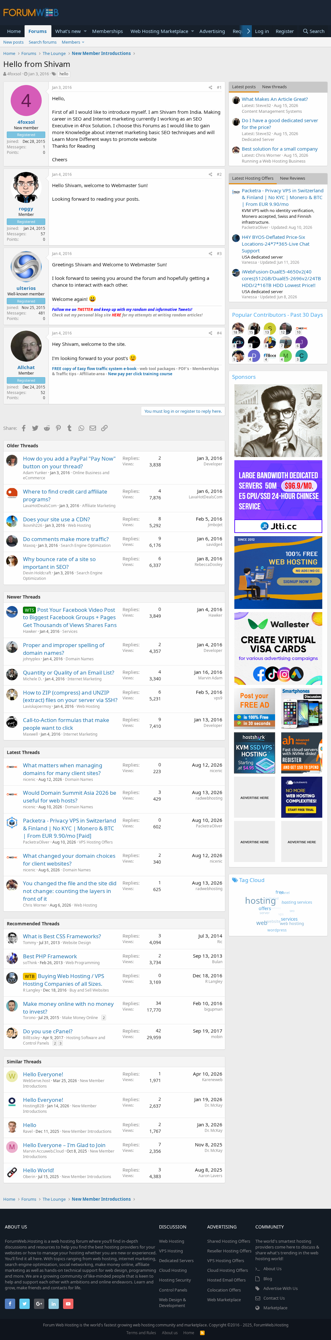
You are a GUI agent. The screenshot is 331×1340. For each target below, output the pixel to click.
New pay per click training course (140, 374)
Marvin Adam (210, 678)
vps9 (218, 698)
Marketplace (275, 1308)
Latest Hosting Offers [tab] (252, 178)
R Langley (31, 990)
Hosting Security (175, 1280)
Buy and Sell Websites (89, 990)
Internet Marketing (84, 679)
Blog (267, 1279)
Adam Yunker (35, 472)
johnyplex (31, 659)
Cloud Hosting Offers (227, 1270)
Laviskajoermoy (37, 706)
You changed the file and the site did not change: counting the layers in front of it (69, 890)
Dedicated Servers (176, 1260)
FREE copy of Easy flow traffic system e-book (94, 368)
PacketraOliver (36, 842)
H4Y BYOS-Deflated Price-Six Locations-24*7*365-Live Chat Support (275, 244)
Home (14, 31)
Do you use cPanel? (47, 1031)
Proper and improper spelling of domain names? (63, 648)
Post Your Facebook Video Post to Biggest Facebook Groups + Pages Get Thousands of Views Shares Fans (70, 617)
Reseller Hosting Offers (229, 1251)
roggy (26, 208)
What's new (68, 31)
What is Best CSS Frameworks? (62, 936)
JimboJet (215, 524)
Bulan (217, 961)
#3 (219, 253)
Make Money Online (80, 1017)
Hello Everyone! (43, 1074)
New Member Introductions (87, 1131)
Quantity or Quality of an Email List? (68, 672)
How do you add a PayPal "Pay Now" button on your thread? (69, 462)
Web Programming (83, 962)
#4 (219, 333)
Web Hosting (79, 525)
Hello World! (38, 1170)
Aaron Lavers (210, 1175)
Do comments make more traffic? (66, 539)
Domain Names (80, 659)
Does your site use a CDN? (56, 519)
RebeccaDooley (208, 564)
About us (170, 1332)
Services (70, 631)
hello (63, 74)
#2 (219, 174)
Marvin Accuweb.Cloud (43, 1151)
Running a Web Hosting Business (273, 161)
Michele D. (32, 679)
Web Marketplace (224, 1300)
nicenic (29, 779)
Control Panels (173, 1290)
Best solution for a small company (280, 148)
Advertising (212, 31)
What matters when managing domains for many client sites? (62, 769)
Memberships (107, 31)
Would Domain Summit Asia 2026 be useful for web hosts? (69, 796)
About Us (272, 1268)
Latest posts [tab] (244, 87)
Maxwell (30, 734)
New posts (13, 42)
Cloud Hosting (173, 1270)
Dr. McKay (213, 1105)
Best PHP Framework (50, 956)
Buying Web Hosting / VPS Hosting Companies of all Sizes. (63, 979)
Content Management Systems (272, 111)
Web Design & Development (172, 1302)
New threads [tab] (274, 87)
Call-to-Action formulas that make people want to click (66, 723)
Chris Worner (35, 905)
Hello (29, 1125)
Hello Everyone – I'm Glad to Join (64, 1145)
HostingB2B (33, 1106)
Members (71, 42)
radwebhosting (209, 798)
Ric (219, 941)
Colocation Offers (224, 1290)
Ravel (28, 1131)
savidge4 (214, 544)
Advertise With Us (280, 1288)
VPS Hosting (171, 1251)
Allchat (26, 367)
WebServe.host (36, 1080)
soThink (30, 962)
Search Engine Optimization (86, 545)
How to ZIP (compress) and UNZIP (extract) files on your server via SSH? (70, 696)
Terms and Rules (141, 1332)
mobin (216, 1036)
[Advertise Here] (254, 797)
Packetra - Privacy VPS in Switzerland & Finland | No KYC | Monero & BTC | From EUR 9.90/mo (283, 197)
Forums (37, 31)
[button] (85, 31)
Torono (29, 1017)
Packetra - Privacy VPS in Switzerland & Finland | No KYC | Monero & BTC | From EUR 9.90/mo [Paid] (69, 828)
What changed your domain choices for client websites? (69, 859)
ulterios (26, 288)
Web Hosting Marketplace (159, 31)
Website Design (77, 942)
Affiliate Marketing (98, 505)
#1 (219, 87)
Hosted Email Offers (226, 1280)
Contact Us (274, 1298)
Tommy (29, 942)
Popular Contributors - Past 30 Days (277, 314)
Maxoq (29, 545)
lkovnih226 (32, 525)
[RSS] (202, 1332)
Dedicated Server (258, 139)
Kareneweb (212, 1079)
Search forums (43, 42)
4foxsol (14, 74)
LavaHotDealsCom (40, 505)
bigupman (213, 1009)
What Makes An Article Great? (275, 99)
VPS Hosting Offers (96, 842)
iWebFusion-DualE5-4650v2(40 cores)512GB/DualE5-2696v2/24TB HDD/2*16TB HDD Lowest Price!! (281, 278)
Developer (213, 464)
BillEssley (31, 1037)
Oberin (29, 1176)
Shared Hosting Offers (228, 1241)
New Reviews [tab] (292, 178)
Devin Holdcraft (37, 573)
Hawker (30, 631)
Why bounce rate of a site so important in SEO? (59, 562)
